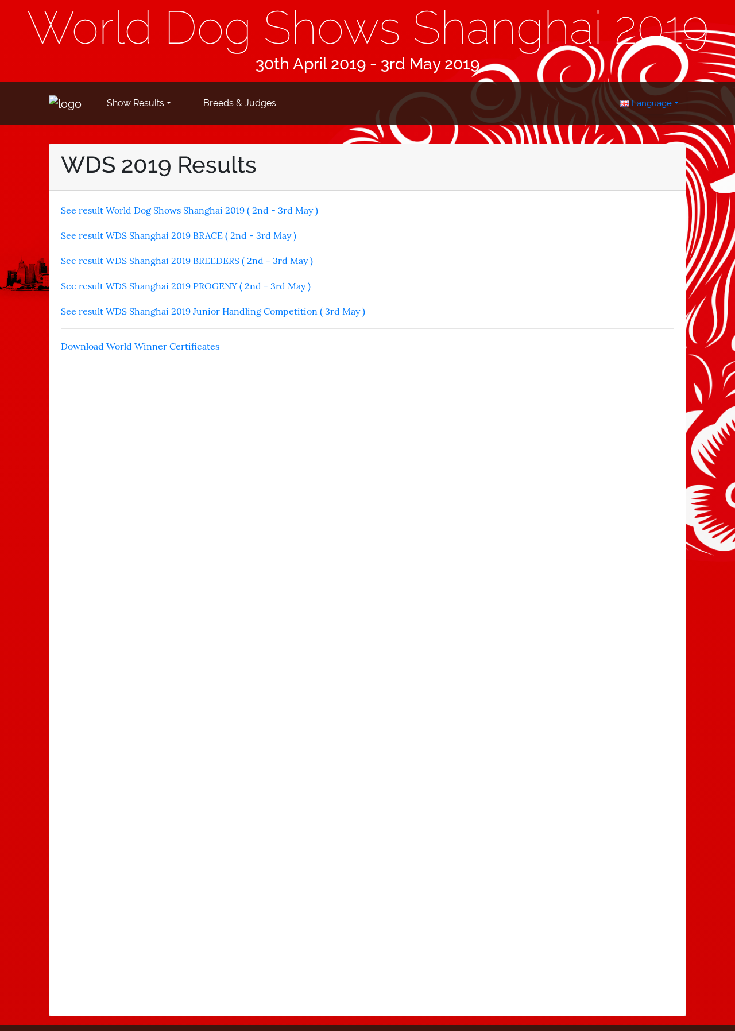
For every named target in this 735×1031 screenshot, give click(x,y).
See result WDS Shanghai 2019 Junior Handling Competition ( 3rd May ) (213, 311)
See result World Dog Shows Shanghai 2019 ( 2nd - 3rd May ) (189, 210)
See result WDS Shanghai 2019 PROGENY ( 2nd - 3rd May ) (186, 286)
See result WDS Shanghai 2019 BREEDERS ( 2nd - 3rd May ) (187, 260)
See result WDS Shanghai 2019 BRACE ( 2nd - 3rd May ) (178, 235)
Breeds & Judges (239, 103)
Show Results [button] (135, 103)
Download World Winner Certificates (140, 346)
